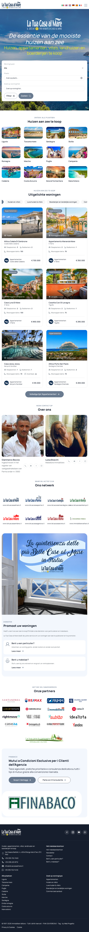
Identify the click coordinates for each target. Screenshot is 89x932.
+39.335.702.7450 (11, 858)
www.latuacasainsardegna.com (59, 505)
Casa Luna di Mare (12, 304)
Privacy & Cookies (8, 927)
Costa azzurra (7, 906)
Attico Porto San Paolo (58, 365)
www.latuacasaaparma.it (34, 505)
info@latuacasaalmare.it (14, 866)
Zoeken (24, 96)
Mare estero (6, 909)
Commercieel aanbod (54, 891)
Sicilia (4, 894)
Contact (49, 856)
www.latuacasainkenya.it (79, 505)
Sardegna (5, 900)
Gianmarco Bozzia (11, 459)
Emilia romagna (7, 903)
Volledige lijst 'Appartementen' (43, 394)
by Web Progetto (68, 923)
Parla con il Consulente (53, 780)
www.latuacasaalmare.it (12, 505)
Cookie (19, 927)
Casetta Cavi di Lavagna (59, 304)
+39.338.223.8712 (11, 862)
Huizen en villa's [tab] (14, 202)
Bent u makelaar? (52, 862)
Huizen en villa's (52, 882)
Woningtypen (9, 64)
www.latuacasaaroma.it (56, 523)
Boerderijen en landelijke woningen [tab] (63, 202)
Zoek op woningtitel (12, 84)
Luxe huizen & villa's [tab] (35, 202)
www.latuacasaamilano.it (12, 523)
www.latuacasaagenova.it (34, 523)
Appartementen (52, 879)
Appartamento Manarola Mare (62, 242)
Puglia (4, 888)
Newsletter (50, 853)
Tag (59, 923)
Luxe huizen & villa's (53, 885)
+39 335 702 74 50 (11, 870)
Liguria (4, 879)
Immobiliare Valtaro (19, 923)
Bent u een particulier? (54, 859)
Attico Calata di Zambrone (15, 242)
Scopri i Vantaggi (20, 780)
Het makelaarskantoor (54, 850)
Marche (4, 897)
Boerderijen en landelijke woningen (59, 888)
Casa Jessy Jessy (12, 365)
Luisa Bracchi (52, 459)
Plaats (6, 73)
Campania (5, 885)
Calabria (5, 891)
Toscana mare (7, 882)
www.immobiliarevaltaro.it (79, 523)
